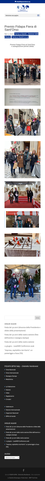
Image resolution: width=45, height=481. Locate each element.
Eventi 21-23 (23, 37)
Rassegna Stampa (11, 376)
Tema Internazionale (12, 373)
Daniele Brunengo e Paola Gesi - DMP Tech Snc (23, 478)
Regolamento (10, 396)
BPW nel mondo (10, 416)
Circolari (8, 399)
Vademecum (9, 406)
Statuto (8, 390)
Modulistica (9, 379)
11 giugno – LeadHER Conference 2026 (19, 346)
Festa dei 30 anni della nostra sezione (19, 342)
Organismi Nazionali (12, 413)
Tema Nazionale (11, 369)
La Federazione (10, 386)
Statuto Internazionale (13, 410)
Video (7, 393)
